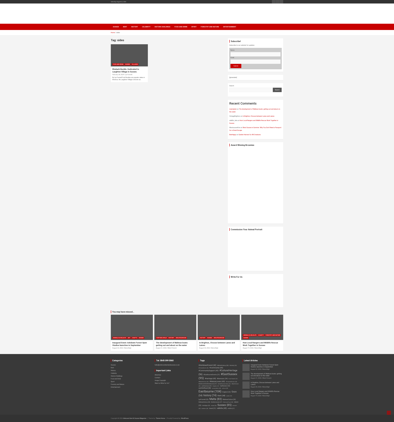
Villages (135, 64)
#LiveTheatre (233, 378)
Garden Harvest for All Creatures (250, 135)
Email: (232, 57)
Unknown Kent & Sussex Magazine (134, 418)
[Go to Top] (389, 413)
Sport (194, 27)
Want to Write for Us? (162, 383)
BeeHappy (232, 135)
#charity (233, 365)
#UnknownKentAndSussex (208, 384)
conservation (216, 388)
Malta (215, 399)
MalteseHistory (204, 402)
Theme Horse (160, 418)
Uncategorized (181, 338)
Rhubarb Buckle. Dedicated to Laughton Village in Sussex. (125, 70)
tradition (205, 408)
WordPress (185, 418)
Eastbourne (210, 391)
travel (212, 408)
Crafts (134, 338)
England (226, 392)
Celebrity (146, 27)
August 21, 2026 (161, 348)
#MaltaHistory (204, 381)
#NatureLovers (217, 381)
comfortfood (205, 388)
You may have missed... (123, 312)
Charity (261, 335)
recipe (213, 405)
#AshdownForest (207, 365)
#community (216, 368)
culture (225, 388)
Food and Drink (180, 27)
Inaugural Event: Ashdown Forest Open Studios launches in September (129, 344)
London (229, 396)
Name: (232, 50)
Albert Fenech (172, 348)
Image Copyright (160, 380)
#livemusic (222, 378)
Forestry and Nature (210, 27)
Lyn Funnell (128, 74)
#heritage (210, 378)
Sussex (116, 27)
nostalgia (206, 405)
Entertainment (229, 27)
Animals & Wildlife (119, 338)
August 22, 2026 (117, 348)
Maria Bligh (127, 348)
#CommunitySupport (209, 371)
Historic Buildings (162, 27)
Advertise (158, 375)
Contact (157, 378)
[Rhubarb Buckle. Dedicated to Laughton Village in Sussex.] (116, 49)
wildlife (231, 408)
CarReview (225, 386)
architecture (207, 386)
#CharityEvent (203, 368)
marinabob (233, 109)
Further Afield (161, 338)
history (210, 395)
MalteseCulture (229, 399)
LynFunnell (203, 399)
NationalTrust (228, 402)
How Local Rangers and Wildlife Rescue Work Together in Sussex (260, 344)
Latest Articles (251, 360)
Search (231, 86)
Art (129, 338)
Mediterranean (216, 402)
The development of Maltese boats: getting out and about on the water (172, 344)
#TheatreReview (231, 381)
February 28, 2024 (118, 74)
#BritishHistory (223, 365)
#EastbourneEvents (211, 374)
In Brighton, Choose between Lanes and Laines (258, 116)
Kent (125, 27)
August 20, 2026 (204, 348)
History (134, 27)
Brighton (216, 386)
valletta (222, 408)
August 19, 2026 (248, 348)
